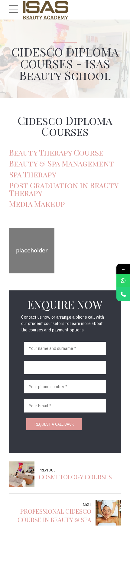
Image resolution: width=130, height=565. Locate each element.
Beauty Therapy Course (56, 152)
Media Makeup (37, 203)
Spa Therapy (32, 174)
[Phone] (123, 294)
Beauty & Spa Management (61, 163)
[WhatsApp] (123, 280)
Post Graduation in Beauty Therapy (63, 189)
